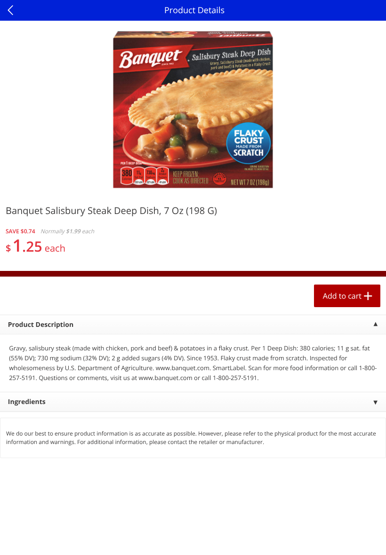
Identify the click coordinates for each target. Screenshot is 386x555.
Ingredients (27, 401)
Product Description (40, 324)
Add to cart (342, 296)
